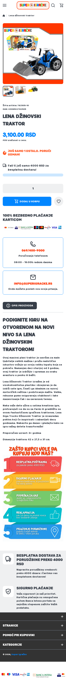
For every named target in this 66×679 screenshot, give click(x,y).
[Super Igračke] (33, 5)
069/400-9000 (33, 250)
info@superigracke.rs (33, 283)
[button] (61, 5)
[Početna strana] (4, 16)
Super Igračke (19, 654)
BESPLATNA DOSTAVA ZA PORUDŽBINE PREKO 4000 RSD (39, 559)
